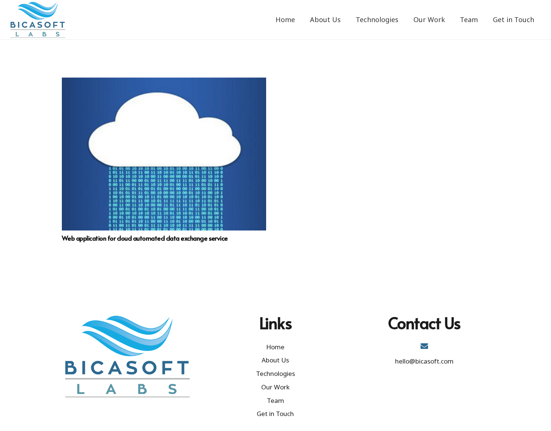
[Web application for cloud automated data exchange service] (164, 154)
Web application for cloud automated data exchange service (145, 237)
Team (275, 400)
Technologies (275, 373)
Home (275, 347)
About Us (275, 360)
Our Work (275, 387)
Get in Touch (275, 413)
